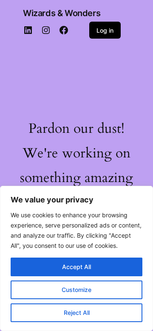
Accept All (76, 266)
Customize (76, 289)
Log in (104, 30)
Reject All (77, 312)
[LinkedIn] (28, 30)
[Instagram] (46, 30)
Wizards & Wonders (61, 13)
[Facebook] (64, 30)
